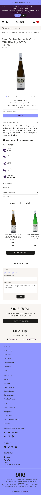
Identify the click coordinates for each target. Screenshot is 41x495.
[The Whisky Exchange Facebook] (5, 447)
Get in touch (13, 339)
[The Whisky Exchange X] (9, 447)
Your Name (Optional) (9, 275)
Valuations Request (9, 399)
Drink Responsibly (9, 192)
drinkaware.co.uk (25, 491)
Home (3, 32)
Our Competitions (9, 395)
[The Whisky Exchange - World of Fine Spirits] (20, 22)
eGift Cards (7, 383)
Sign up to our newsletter (20, 321)
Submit (20, 296)
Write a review (7, 282)
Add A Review (7, 270)
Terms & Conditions (9, 408)
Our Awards (7, 359)
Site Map (6, 379)
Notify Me (20, 115)
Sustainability (7, 367)
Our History (7, 355)
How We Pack (7, 183)
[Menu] (3, 22)
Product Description (10, 122)
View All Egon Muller (20, 252)
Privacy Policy (8, 412)
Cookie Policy (8, 416)
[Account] (7, 22)
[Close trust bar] (39, 2)
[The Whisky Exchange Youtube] (16, 447)
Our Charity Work (9, 363)
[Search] (3, 28)
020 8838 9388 (31, 339)
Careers (6, 370)
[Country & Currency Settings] (37, 22)
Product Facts (8, 145)
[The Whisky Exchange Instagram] (12, 447)
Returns (6, 188)
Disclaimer (6, 197)
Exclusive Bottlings (9, 391)
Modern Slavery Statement (11, 419)
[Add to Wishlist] (35, 39)
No (24, 15)
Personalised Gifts (9, 387)
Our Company (8, 351)
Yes (17, 15)
